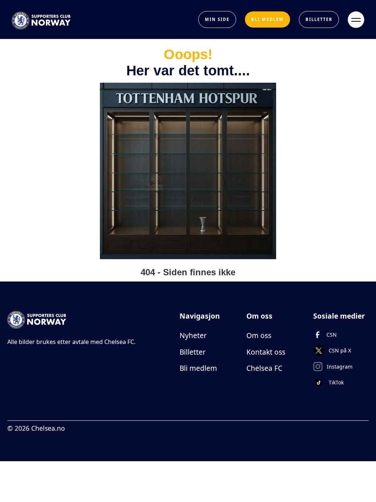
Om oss (258, 335)
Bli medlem (198, 368)
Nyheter (193, 335)
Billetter (193, 352)
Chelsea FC (264, 368)
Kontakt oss (265, 352)
